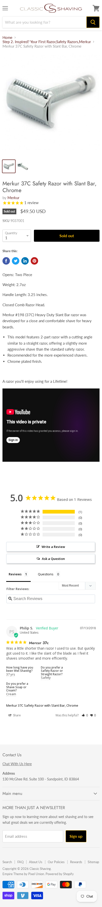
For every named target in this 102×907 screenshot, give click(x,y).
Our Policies (56, 862)
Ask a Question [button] (53, 558)
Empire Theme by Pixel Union (23, 874)
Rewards (76, 862)
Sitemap (93, 862)
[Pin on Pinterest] (34, 261)
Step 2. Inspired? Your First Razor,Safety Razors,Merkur (46, 42)
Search (7, 862)
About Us (35, 862)
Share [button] (16, 715)
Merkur (13, 197)
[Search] (93, 22)
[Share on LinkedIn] (25, 261)
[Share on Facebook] (6, 261)
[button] (85, 715)
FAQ (20, 862)
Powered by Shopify (60, 874)
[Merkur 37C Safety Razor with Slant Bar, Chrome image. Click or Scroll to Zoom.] (51, 104)
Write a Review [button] (53, 546)
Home (7, 37)
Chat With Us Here (17, 764)
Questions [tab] (45, 574)
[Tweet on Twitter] (15, 261)
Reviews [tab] (15, 574)
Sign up (76, 836)
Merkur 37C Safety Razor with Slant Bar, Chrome (42, 705)
